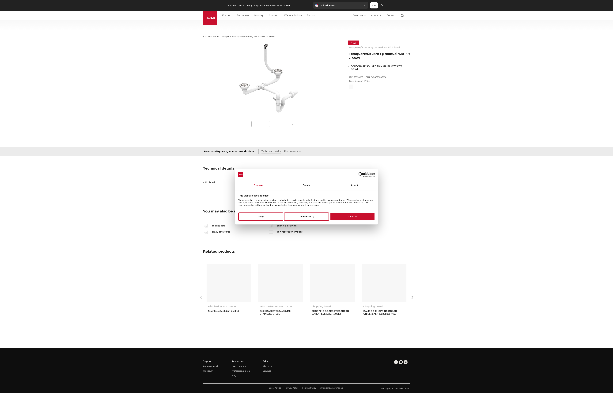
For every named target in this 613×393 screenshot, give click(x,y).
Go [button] (374, 5)
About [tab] (354, 185)
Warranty (208, 371)
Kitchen (226, 15)
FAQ (233, 375)
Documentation (293, 151)
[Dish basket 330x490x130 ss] (280, 283)
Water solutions (293, 15)
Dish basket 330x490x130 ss (276, 306)
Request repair (211, 366)
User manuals (238, 366)
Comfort (274, 15)
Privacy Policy (291, 388)
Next (292, 124)
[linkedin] (406, 362)
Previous (200, 297)
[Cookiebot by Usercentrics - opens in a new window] (361, 174)
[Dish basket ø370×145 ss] (229, 283)
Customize (305, 216)
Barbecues (243, 15)
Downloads (359, 15)
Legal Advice (275, 388)
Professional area (240, 371)
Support (311, 15)
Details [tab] (306, 185)
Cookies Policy (309, 388)
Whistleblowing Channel (331, 388)
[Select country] (408, 15)
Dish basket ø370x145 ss (222, 306)
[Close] (382, 5)
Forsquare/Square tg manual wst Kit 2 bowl (229, 151)
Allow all (352, 216)
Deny (261, 216)
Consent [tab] (258, 185)
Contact (391, 15)
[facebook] (396, 362)
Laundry (258, 15)
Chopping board (321, 306)
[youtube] (401, 362)
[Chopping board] (332, 283)
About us (376, 15)
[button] (340, 5)
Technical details (271, 151)
